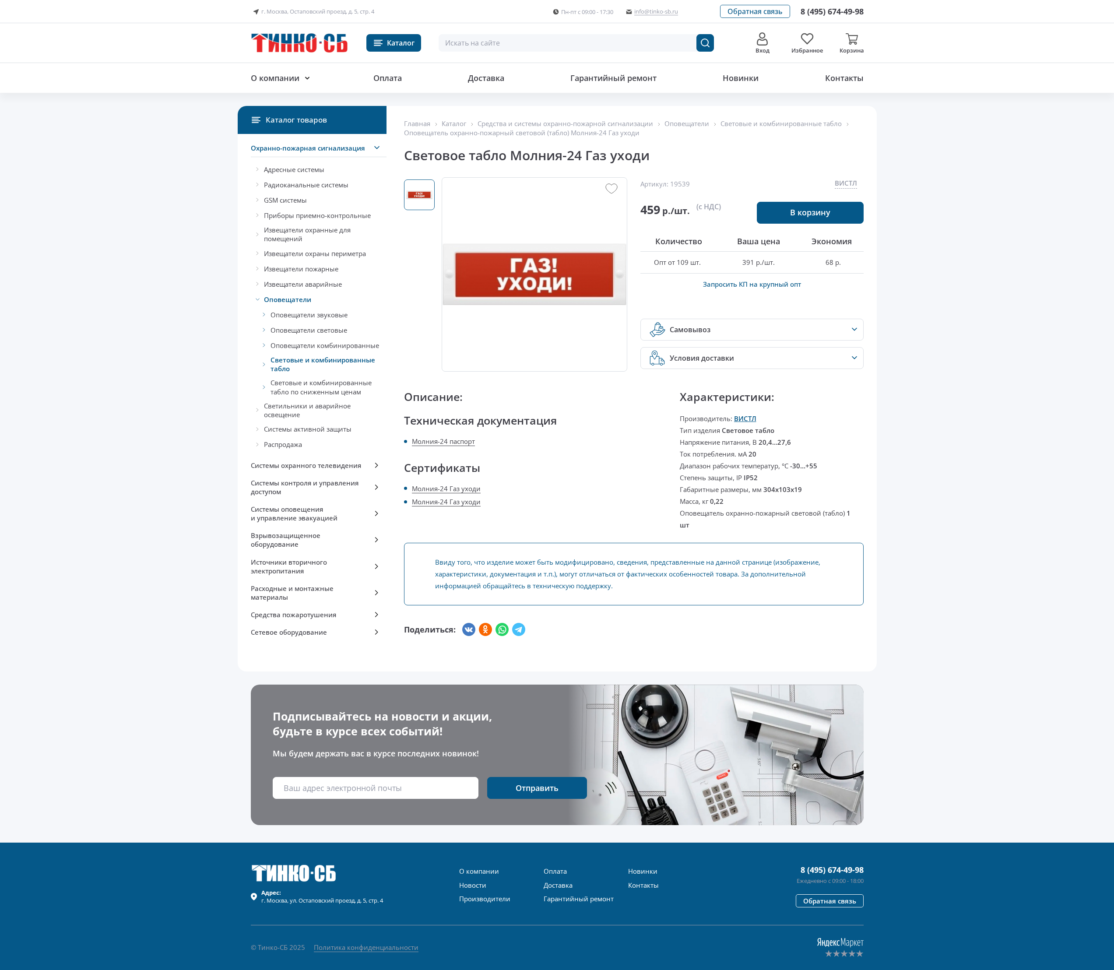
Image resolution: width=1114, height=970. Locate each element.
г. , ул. (322, 896)
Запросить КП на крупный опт (752, 284)
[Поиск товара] (705, 43)
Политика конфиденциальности (366, 947)
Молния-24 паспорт (443, 441)
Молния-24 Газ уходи (446, 488)
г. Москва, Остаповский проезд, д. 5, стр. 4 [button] (317, 11)
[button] (755, 11)
